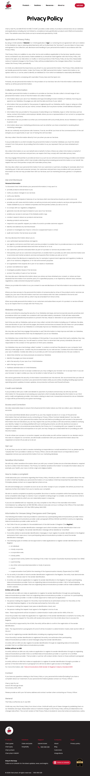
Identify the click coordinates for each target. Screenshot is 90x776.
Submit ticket (42, 744)
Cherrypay (9, 747)
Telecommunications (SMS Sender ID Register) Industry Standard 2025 (48, 667)
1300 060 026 (45, 747)
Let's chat (80, 5)
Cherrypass (9, 744)
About (56, 744)
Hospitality (25, 747)
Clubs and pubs (27, 744)
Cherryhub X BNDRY (12, 753)
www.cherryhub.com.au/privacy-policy (71, 711)
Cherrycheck (9, 750)
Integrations (58, 753)
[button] (26, 5)
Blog (55, 747)
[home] (8, 5)
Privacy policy (75, 744)
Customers (58, 750)
